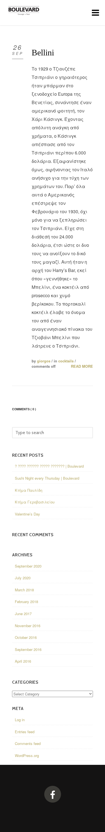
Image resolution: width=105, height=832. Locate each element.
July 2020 (23, 577)
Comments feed (28, 743)
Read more (82, 366)
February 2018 (26, 601)
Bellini (43, 52)
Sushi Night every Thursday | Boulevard (47, 478)
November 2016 (27, 625)
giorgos (43, 361)
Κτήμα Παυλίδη (28, 490)
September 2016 (28, 649)
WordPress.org (27, 755)
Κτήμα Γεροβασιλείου (35, 502)
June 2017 (23, 613)
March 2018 (24, 589)
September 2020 (28, 566)
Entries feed (24, 731)
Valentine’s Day (27, 514)
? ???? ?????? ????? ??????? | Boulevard (49, 466)
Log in (20, 719)
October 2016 (26, 637)
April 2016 (23, 661)
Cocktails (66, 361)
